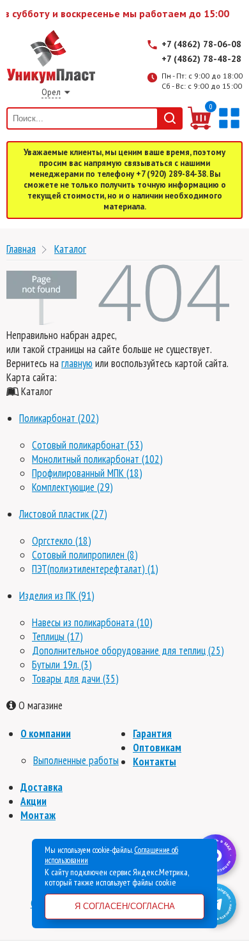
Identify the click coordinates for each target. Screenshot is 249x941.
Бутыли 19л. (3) (62, 665)
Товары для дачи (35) (75, 679)
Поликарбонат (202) (59, 418)
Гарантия (152, 733)
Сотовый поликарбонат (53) (87, 445)
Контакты (154, 762)
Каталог (70, 248)
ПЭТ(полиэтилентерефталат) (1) (95, 569)
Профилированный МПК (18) (87, 473)
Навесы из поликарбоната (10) (92, 622)
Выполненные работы (76, 760)
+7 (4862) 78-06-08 (201, 44)
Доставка (41, 787)
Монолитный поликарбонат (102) (97, 459)
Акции (33, 801)
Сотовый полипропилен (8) (85, 555)
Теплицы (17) (57, 636)
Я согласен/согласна (125, 906)
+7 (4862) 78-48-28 (201, 58)
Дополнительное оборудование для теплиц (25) (128, 651)
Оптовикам (157, 748)
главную (77, 363)
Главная (21, 248)
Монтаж (38, 815)
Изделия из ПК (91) (56, 596)
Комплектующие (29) (72, 487)
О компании (45, 733)
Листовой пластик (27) (63, 514)
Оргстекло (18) (61, 541)
